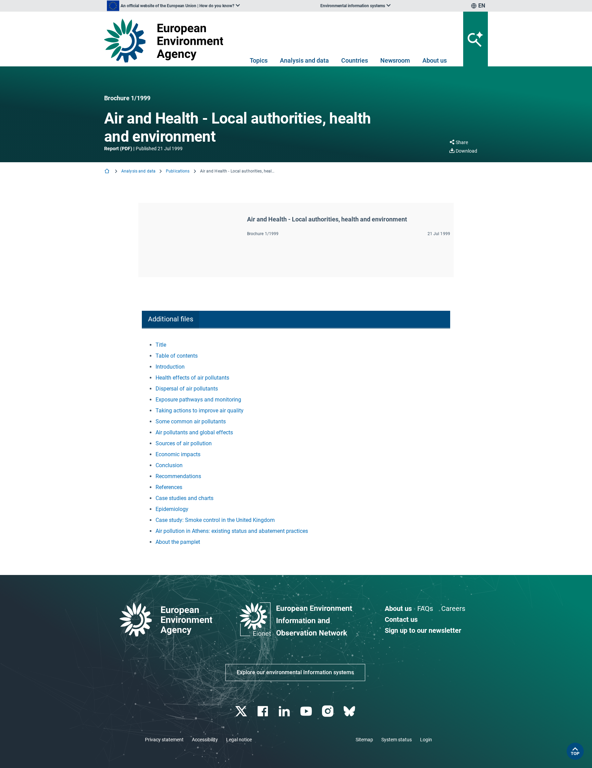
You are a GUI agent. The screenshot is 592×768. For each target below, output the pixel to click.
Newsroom (395, 60)
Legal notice (239, 739)
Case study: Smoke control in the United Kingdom (215, 520)
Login (426, 739)
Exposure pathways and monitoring (198, 399)
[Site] (166, 40)
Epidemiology (172, 509)
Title (161, 345)
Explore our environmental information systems (295, 672)
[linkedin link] (285, 711)
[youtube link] (307, 711)
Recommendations (178, 476)
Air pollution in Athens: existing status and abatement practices (232, 531)
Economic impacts (178, 454)
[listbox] (173, 6)
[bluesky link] (350, 711)
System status (396, 739)
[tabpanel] (296, 444)
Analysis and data (304, 60)
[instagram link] (328, 711)
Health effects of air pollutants (192, 377)
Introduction (170, 366)
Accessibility (205, 739)
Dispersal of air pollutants (187, 388)
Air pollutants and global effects (194, 432)
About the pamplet (178, 542)
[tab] (170, 319)
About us (434, 60)
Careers (453, 608)
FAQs (425, 608)
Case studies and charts (184, 498)
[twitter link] (241, 711)
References (169, 487)
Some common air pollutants (191, 421)
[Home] (107, 171)
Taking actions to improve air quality (200, 410)
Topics (259, 60)
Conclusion (169, 465)
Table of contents (177, 356)
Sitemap (364, 739)
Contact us (401, 619)
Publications (177, 171)
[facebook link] (263, 711)
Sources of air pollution (184, 443)
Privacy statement (164, 739)
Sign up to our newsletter (423, 630)
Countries (354, 60)
